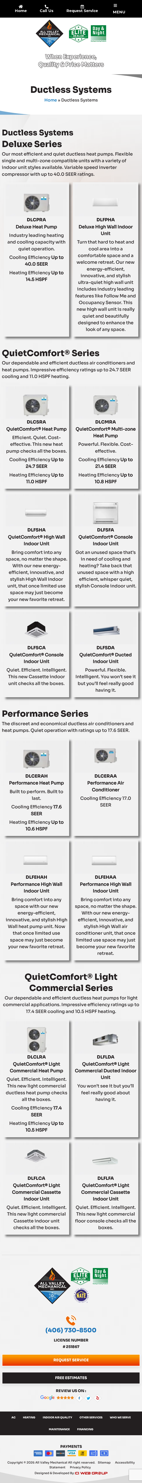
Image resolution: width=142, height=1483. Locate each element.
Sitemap (104, 1462)
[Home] (21, 7)
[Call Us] (46, 7)
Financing (85, 1429)
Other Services (91, 1417)
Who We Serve (120, 1417)
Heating (29, 1417)
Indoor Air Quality (57, 1417)
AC (13, 1417)
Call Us (46, 11)
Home (21, 11)
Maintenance (59, 1429)
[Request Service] (82, 7)
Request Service (82, 11)
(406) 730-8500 (71, 1330)
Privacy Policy (80, 1467)
